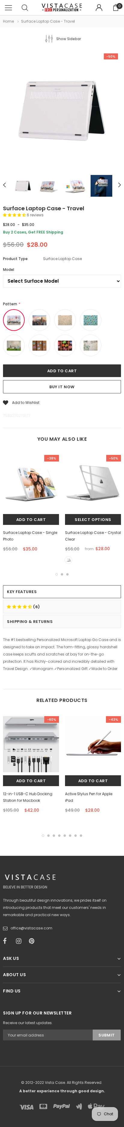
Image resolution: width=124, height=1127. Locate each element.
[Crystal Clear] (68, 560)
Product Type (15, 258)
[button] (15, 214)
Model (8, 269)
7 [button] (75, 835)
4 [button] (59, 835)
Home (8, 21)
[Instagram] (20, 941)
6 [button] (70, 835)
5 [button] (65, 835)
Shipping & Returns (30, 621)
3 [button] (67, 574)
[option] (62, 110)
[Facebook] (7, 941)
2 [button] (62, 574)
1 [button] (56, 574)
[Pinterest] (33, 941)
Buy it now (61, 387)
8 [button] (81, 835)
